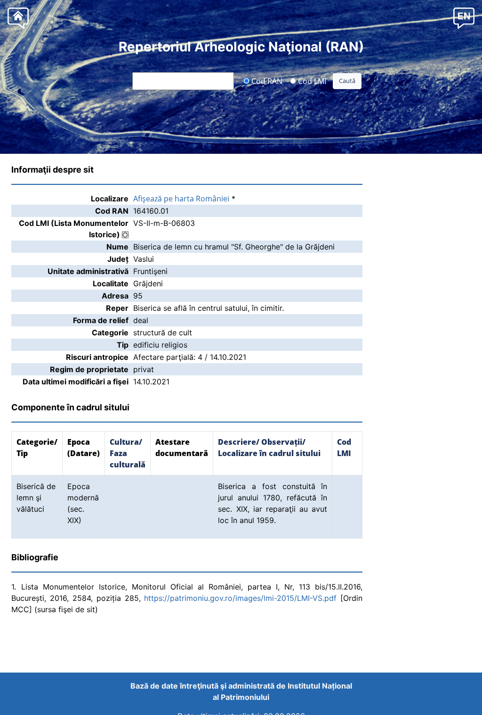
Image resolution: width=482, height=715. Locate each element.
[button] (463, 18)
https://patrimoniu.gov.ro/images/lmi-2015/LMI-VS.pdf (240, 598)
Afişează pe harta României (181, 198)
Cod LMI (311, 80)
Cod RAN (265, 80)
